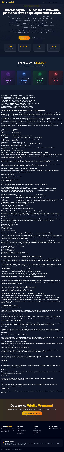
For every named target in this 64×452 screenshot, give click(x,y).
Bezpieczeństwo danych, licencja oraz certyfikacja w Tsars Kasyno (17, 107)
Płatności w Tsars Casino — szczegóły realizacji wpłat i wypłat (15, 104)
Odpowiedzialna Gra (37, 430)
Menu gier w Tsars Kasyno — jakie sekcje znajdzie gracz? (14, 98)
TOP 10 (44, 2)
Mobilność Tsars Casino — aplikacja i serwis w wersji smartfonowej (17, 106)
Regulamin (35, 433)
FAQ (61, 2)
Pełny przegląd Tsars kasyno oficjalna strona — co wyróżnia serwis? (17, 95)
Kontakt (34, 428)
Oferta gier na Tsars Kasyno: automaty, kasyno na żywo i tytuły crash (17, 101)
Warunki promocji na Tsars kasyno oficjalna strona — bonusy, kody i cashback (20, 103)
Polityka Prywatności (37, 432)
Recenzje (56, 2)
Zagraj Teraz (24, 37)
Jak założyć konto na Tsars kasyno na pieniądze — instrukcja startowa (18, 100)
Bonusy (50, 2)
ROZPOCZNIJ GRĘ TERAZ (32, 413)
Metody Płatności (20, 433)
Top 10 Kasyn (20, 428)
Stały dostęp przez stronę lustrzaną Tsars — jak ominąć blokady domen (18, 97)
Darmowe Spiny (20, 432)
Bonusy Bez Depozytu (21, 430)
